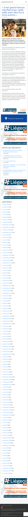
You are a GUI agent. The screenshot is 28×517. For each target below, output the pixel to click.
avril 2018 (5, 458)
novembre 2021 (7, 349)
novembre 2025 (7, 227)
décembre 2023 (7, 285)
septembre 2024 (7, 262)
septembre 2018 (7, 445)
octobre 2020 (6, 382)
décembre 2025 (7, 224)
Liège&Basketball (6, 2)
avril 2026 (5, 214)
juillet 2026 (6, 207)
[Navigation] (26, 2)
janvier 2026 (6, 222)
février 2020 (6, 402)
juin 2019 (5, 422)
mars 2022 (5, 339)
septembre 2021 (7, 354)
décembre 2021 (7, 346)
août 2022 (6, 326)
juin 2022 (5, 331)
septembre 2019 (7, 415)
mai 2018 (5, 455)
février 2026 (6, 219)
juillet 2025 (6, 237)
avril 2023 (5, 306)
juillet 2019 (6, 420)
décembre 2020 (7, 377)
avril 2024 (5, 275)
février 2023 (6, 311)
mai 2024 (5, 273)
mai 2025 (5, 242)
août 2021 (5, 356)
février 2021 (6, 372)
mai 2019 (5, 425)
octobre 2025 (6, 230)
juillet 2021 (6, 359)
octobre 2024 (6, 260)
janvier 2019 (6, 435)
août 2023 (6, 295)
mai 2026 (5, 212)
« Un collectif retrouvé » (9, 161)
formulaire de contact (20, 510)
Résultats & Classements (15, 118)
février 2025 (6, 250)
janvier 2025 (6, 252)
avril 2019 (5, 427)
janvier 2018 (6, 465)
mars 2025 (5, 247)
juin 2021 (5, 361)
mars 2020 (6, 399)
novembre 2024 (7, 257)
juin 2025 (5, 240)
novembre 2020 (7, 379)
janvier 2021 (6, 374)
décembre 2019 (7, 407)
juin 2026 (5, 209)
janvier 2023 (6, 313)
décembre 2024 (7, 255)
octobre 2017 (6, 473)
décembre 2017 (7, 468)
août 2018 (5, 448)
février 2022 (6, 341)
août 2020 (6, 387)
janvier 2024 (6, 283)
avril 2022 (5, 336)
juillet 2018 (6, 450)
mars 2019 (5, 430)
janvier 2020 (6, 405)
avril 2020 (5, 397)
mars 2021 (5, 369)
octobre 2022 (6, 321)
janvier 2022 (6, 344)
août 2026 (6, 204)
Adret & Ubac (18, 515)
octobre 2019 (6, 412)
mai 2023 (5, 303)
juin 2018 (5, 453)
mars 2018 (5, 460)
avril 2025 (5, 245)
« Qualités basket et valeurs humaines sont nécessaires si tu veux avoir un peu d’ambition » (14, 172)
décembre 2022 (7, 316)
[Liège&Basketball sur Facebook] (2, 507)
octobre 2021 (6, 351)
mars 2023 (5, 308)
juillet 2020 (6, 389)
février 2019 (6, 432)
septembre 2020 (7, 384)
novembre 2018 (7, 440)
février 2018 (6, 463)
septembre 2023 (7, 293)
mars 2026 (5, 217)
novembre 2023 (7, 288)
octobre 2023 (6, 290)
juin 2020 (5, 392)
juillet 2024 (6, 268)
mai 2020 (5, 394)
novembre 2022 (7, 318)
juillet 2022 (6, 328)
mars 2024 (5, 278)
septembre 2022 (7, 323)
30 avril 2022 (4, 17)
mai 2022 (5, 333)
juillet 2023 (6, 298)
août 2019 (5, 417)
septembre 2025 (7, 232)
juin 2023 (5, 301)
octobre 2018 (6, 443)
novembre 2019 (7, 410)
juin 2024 (5, 270)
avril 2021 (5, 366)
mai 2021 (5, 364)
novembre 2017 (7, 470)
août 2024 (6, 265)
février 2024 (6, 280)
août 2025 (6, 235)
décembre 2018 (7, 437)
